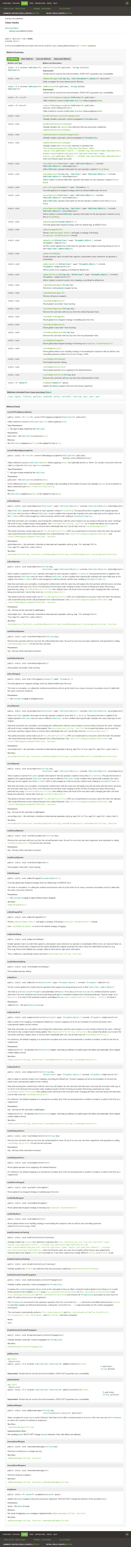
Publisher (33, 68)
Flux (21, 97)
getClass (37, 397)
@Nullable (12, 1359)
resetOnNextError (51, 348)
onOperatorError (50, 264)
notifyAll (66, 397)
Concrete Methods (43, 59)
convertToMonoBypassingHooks (57, 105)
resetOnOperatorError (53, 367)
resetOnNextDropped (52, 340)
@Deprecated (14, 1361)
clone (10, 397)
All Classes (64, 9)
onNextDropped (49, 222)
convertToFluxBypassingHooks (57, 97)
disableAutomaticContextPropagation (60, 116)
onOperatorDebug (50, 254)
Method (36, 13)
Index (49, 3)
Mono (21, 105)
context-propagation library (30, 1289)
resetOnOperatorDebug (53, 359)
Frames (37, 9)
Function (76, 79)
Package (16, 3)
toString (77, 397)
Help (55, 3)
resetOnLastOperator (52, 325)
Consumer (62, 187)
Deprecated (40, 3)
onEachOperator (50, 164)
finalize (27, 397)
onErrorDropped (50, 187)
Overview (7, 3)
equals (18, 397)
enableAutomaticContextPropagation (60, 135)
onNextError (48, 240)
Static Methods (27, 59)
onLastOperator (50, 195)
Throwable (80, 187)
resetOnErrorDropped (52, 317)
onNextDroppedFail (51, 230)
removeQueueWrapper (52, 285)
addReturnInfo (49, 86)
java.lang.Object (12, 28)
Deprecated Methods (62, 59)
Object (16, 41)
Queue (83, 79)
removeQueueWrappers (52, 293)
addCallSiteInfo (50, 68)
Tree (31, 3)
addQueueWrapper (50, 79)
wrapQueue (47, 383)
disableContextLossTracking (56, 124)
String (76, 68)
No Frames (46, 9)
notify (57, 397)
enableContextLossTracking (56, 143)
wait (85, 397)
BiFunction (60, 240)
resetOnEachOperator (52, 301)
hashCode (47, 397)
